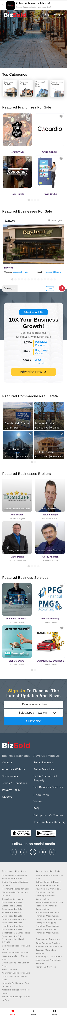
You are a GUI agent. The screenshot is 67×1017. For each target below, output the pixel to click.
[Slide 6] (28, 279)
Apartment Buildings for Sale (16, 973)
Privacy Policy (11, 789)
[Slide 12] (48, 279)
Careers (7, 796)
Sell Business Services (48, 787)
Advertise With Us (33, 312)
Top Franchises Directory (50, 822)
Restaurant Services (46, 967)
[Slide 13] (51, 279)
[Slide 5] (25, 279)
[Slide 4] (38, 200)
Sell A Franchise (44, 769)
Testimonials (10, 776)
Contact (7, 762)
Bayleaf (8, 267)
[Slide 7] (32, 279)
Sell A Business (43, 762)
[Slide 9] (38, 279)
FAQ (36, 808)
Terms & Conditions (14, 783)
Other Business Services (48, 943)
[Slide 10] (42, 279)
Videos (38, 801)
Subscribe (33, 721)
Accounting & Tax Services (49, 957)
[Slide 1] (28, 200)
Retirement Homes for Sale (15, 889)
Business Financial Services (50, 946)
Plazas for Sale (9, 969)
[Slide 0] (32, 670)
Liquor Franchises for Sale (49, 919)
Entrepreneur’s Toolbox (48, 815)
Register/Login (54, 14)
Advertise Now (31, 372)
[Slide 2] (32, 200)
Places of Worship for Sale (15, 952)
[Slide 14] (55, 279)
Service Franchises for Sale (49, 902)
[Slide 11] (45, 279)
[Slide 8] (35, 279)
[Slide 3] (35, 200)
